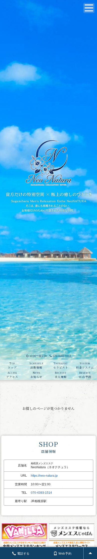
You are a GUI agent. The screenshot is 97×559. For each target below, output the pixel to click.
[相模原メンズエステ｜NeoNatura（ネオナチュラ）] (48, 176)
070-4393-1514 (62, 355)
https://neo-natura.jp (44, 475)
